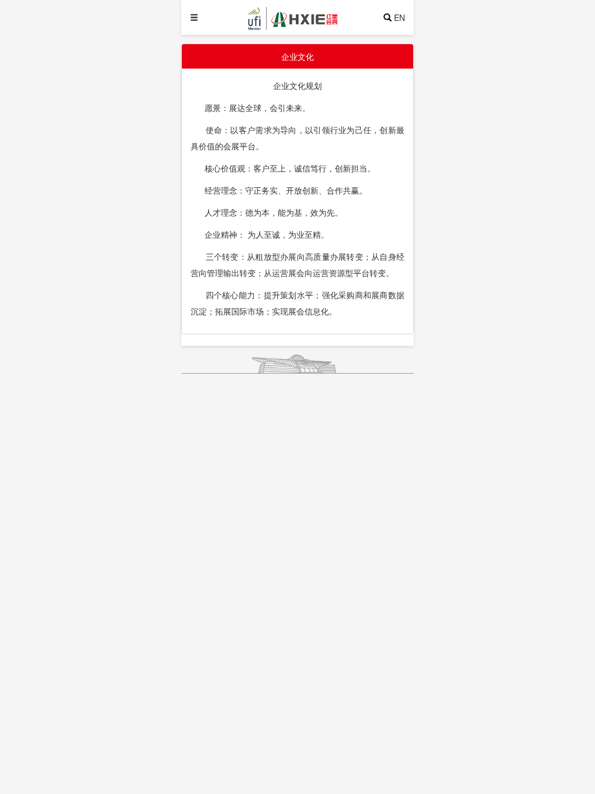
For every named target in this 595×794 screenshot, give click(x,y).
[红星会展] (313, 17)
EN (399, 17)
